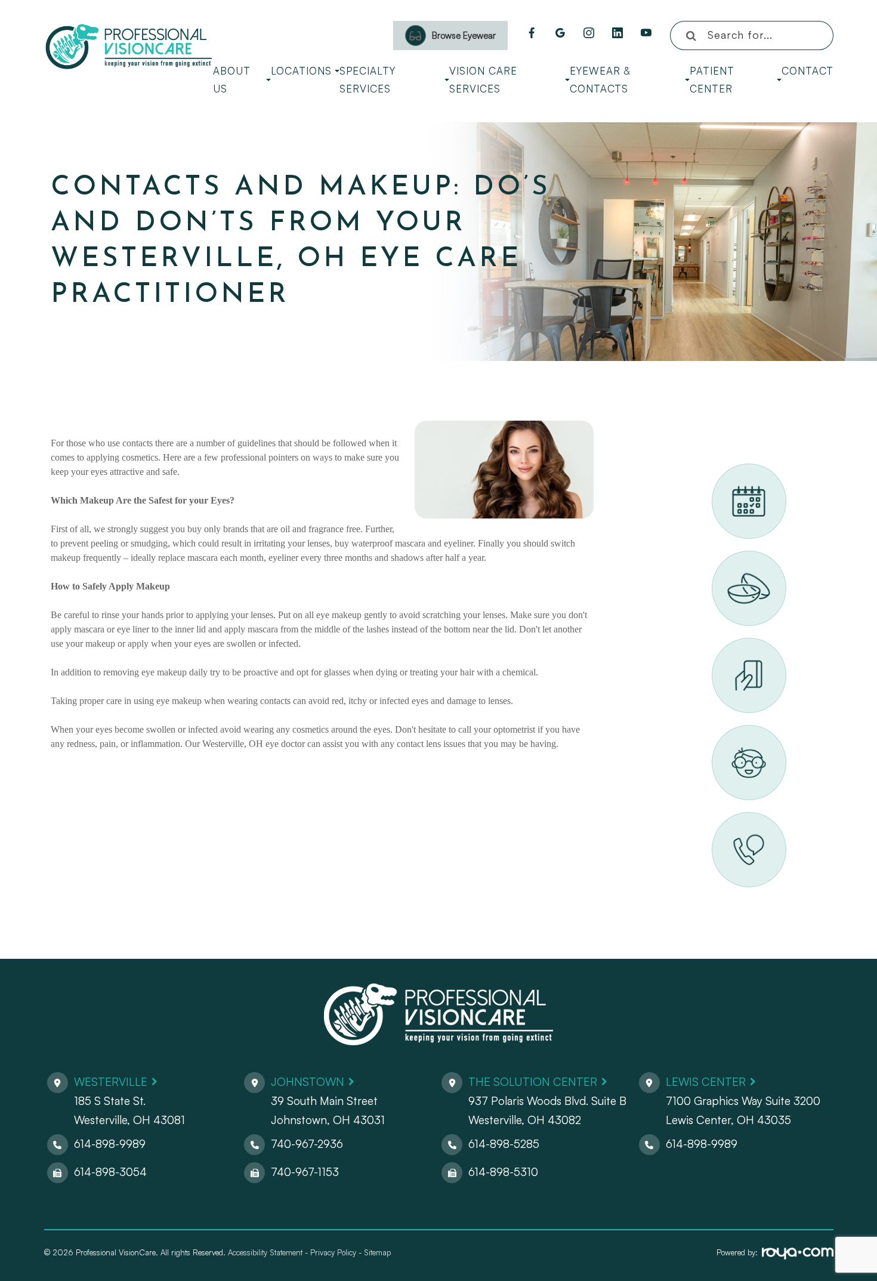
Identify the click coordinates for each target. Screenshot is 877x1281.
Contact (807, 70)
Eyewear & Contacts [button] (600, 79)
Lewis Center (706, 1082)
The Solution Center (532, 1082)
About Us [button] (232, 79)
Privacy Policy (333, 1252)
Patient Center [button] (712, 79)
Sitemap (377, 1252)
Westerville (110, 1082)
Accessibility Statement (265, 1252)
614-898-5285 (503, 1144)
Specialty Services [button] (367, 79)
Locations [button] (301, 70)
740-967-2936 (307, 1144)
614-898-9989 (110, 1144)
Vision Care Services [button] (483, 79)
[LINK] (726, 470)
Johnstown (307, 1082)
